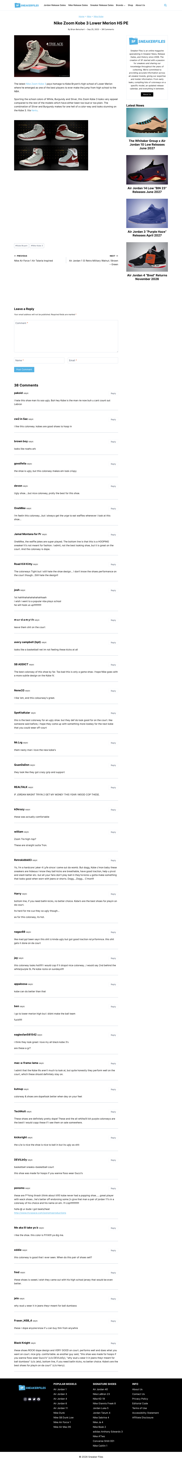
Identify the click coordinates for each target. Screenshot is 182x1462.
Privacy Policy (140, 1398)
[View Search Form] (165, 5)
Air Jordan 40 (100, 1389)
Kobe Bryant (21, 245)
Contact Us (138, 1394)
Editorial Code (140, 1403)
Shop (130, 5)
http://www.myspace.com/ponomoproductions (40, 1212)
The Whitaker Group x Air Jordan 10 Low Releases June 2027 (147, 144)
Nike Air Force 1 (62, 1422)
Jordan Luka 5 (101, 1408)
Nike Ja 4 (98, 1422)
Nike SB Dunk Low (63, 1417)
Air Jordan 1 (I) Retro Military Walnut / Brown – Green (93, 260)
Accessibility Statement (145, 1412)
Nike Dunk (59, 1412)
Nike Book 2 (99, 1427)
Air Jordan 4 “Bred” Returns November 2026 (147, 277)
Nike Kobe (98, 16)
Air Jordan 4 (60, 1398)
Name (19, 360)
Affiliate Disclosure (142, 1417)
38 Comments (108, 29)
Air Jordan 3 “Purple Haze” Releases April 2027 (147, 233)
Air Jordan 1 (60, 1389)
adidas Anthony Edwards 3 (108, 1431)
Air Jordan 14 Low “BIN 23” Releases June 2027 (147, 190)
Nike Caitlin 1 (100, 1445)
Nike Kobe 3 (37, 245)
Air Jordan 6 (60, 1403)
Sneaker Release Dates (102, 5)
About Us (140, 5)
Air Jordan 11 (60, 1408)
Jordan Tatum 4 (101, 1412)
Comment (21, 323)
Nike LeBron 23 (101, 1394)
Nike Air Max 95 (62, 1427)
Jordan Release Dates (55, 5)
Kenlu (34, 110)
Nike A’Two (99, 1436)
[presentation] (147, 122)
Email (73, 360)
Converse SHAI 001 (103, 1441)
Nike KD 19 (99, 1398)
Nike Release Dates (78, 5)
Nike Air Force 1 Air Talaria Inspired (33, 258)
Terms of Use (139, 1408)
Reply (113, 393)
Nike (89, 16)
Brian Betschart (78, 29)
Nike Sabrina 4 (101, 1417)
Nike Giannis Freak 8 (104, 1403)
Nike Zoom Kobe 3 (36, 83)
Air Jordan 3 (60, 1394)
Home (81, 16)
